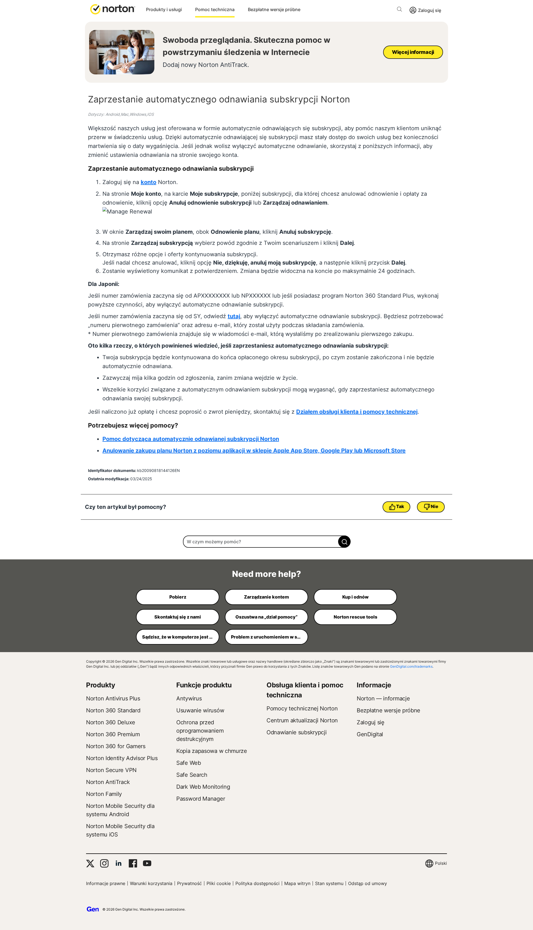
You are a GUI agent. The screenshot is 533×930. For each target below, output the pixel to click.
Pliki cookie (219, 883)
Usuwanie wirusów (200, 710)
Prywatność (189, 883)
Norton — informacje (383, 698)
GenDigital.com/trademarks (411, 666)
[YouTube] (147, 863)
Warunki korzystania (151, 883)
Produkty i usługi (164, 9)
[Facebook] (133, 863)
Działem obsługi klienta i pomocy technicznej (357, 411)
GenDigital (370, 734)
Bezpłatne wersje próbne (274, 9)
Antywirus (189, 698)
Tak (400, 506)
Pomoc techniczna (215, 9)
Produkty (100, 685)
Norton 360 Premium (113, 734)
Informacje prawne (105, 883)
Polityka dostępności (257, 883)
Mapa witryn (297, 883)
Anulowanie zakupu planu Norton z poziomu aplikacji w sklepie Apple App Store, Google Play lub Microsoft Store (254, 450)
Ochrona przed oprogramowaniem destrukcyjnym (200, 730)
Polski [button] (441, 863)
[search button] (401, 10)
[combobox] (266, 542)
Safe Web (188, 763)
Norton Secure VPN (111, 770)
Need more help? (266, 574)
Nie (434, 506)
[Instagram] (104, 863)
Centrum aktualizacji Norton (302, 720)
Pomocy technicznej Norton (302, 708)
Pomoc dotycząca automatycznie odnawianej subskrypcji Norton (190, 439)
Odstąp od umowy (367, 883)
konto (148, 182)
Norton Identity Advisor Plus (122, 758)
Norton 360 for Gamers (115, 746)
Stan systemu (329, 883)
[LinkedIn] (118, 863)
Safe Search (191, 774)
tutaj (234, 316)
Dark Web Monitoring (203, 786)
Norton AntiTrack (108, 782)
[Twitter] (90, 863)
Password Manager (200, 798)
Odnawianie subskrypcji (296, 732)
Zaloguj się (429, 10)
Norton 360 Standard (113, 710)
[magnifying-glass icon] (344, 542)
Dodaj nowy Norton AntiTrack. (206, 64)
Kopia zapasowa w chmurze (211, 751)
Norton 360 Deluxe (110, 722)
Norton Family (104, 794)
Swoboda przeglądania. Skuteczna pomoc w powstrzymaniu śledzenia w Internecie (246, 46)
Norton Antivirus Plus (113, 698)
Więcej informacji (413, 52)
